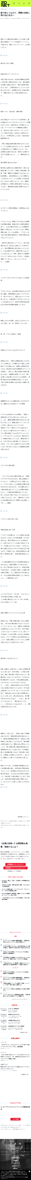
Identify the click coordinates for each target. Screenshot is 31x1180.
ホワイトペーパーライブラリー (20, 999)
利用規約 (15, 1160)
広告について (15, 1166)
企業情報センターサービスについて (15, 868)
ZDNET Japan (4, 9)
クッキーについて (15, 1163)
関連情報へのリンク (23, 816)
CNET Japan (15, 1129)
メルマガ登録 (15, 1119)
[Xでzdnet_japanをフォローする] (15, 1143)
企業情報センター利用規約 (14, 871)
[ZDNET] (5, 3)
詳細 (27, 1177)
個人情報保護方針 (15, 1157)
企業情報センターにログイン (15, 864)
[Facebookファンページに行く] (11, 1143)
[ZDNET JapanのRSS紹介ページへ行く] (20, 1143)
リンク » (4, 55)
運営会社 (15, 1168)
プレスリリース (12, 9)
